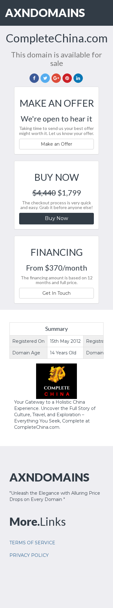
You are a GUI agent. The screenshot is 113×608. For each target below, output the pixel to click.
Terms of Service (32, 543)
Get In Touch (56, 293)
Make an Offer (56, 144)
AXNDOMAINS (45, 12)
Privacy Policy (29, 555)
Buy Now (56, 218)
